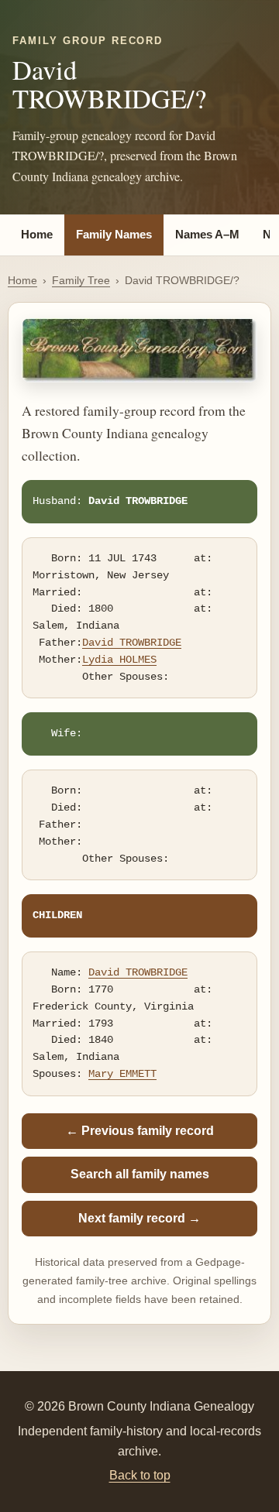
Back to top (139, 1475)
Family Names (114, 234)
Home (37, 234)
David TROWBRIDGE (131, 642)
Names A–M (207, 234)
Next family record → (139, 1218)
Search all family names (140, 1174)
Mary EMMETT (122, 1074)
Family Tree (81, 280)
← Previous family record (140, 1130)
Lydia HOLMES (119, 659)
